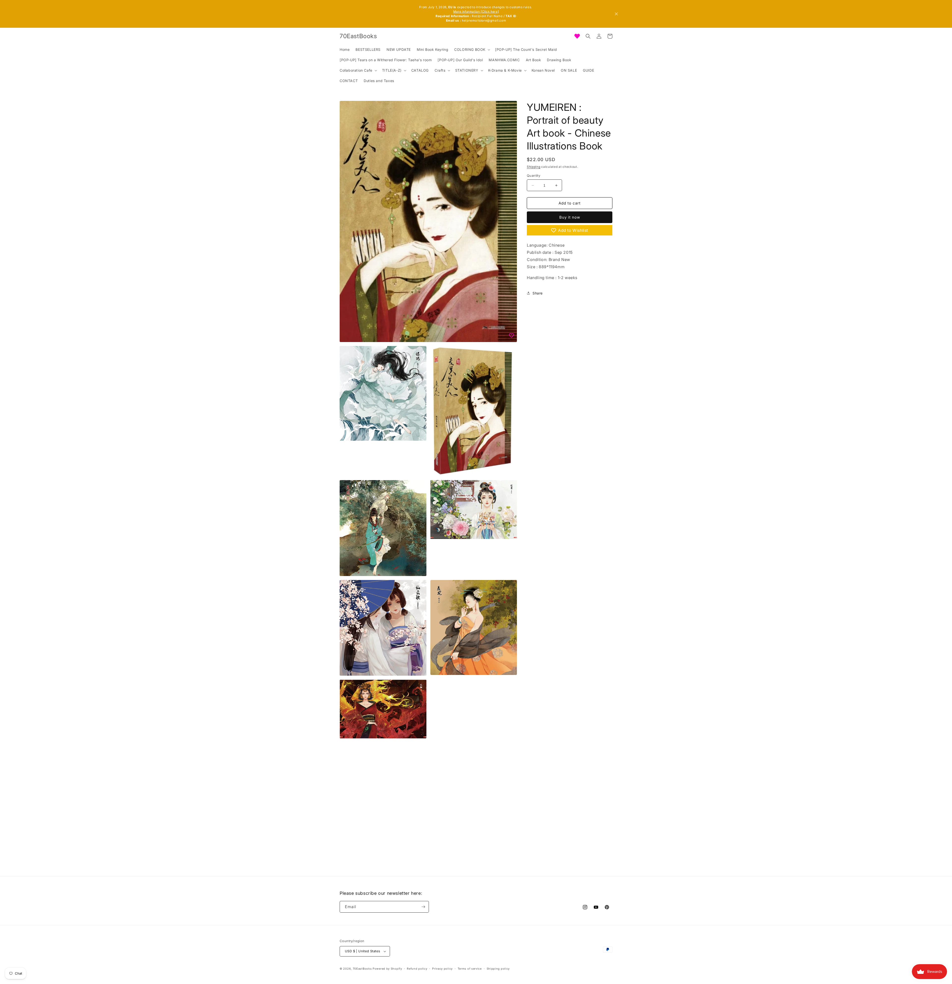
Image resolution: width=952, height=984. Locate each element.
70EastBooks (362, 968)
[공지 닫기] (616, 13)
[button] (471, 49)
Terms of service (470, 968)
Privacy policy (442, 968)
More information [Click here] (476, 11)
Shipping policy (498, 968)
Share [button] (538, 293)
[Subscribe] (423, 907)
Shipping (533, 167)
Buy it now (569, 217)
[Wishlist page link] (577, 36)
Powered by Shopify (387, 968)
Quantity (533, 175)
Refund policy (417, 968)
